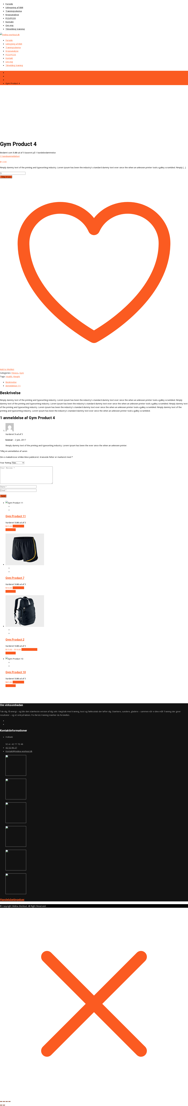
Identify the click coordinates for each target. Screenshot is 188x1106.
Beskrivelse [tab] (11, 382)
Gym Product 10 (16, 672)
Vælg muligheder (29, 649)
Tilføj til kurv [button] (18, 526)
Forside (9, 3)
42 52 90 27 (11, 747)
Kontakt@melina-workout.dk (19, 751)
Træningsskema (14, 11)
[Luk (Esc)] (9, 1101)
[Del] (7, 1101)
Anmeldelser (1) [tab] (13, 385)
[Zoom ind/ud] (1, 1101)
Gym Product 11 (16, 516)
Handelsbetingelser (12, 899)
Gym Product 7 (15, 578)
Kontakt (10, 21)
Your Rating (5, 462)
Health (9, 376)
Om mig (9, 25)
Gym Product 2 (15, 639)
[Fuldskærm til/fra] (4, 1101)
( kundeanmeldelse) (10, 156)
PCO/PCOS (11, 18)
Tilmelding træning (15, 29)
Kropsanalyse (12, 14)
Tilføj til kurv (6, 177)
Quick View (11, 529)
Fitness (14, 372)
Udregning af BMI (14, 7)
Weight (16, 376)
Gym (21, 372)
